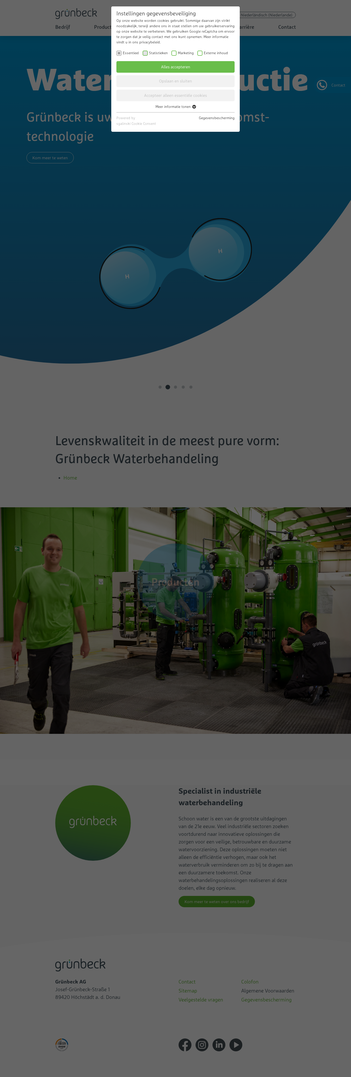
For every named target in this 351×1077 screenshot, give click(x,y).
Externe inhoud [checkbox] (216, 53)
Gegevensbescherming (217, 118)
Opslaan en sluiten (175, 81)
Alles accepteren (175, 66)
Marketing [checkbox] (186, 53)
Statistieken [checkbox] (158, 53)
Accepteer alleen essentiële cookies (175, 95)
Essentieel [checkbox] (131, 53)
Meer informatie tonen (173, 107)
